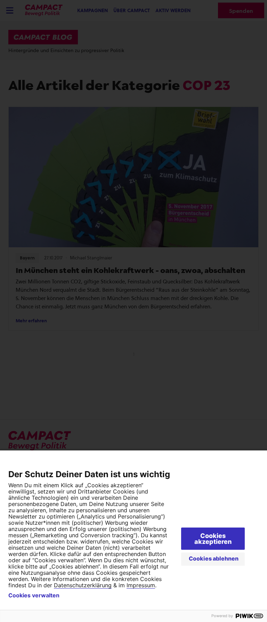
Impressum (141, 585)
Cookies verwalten (33, 595)
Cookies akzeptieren (213, 538)
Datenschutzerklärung (83, 585)
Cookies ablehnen (213, 558)
